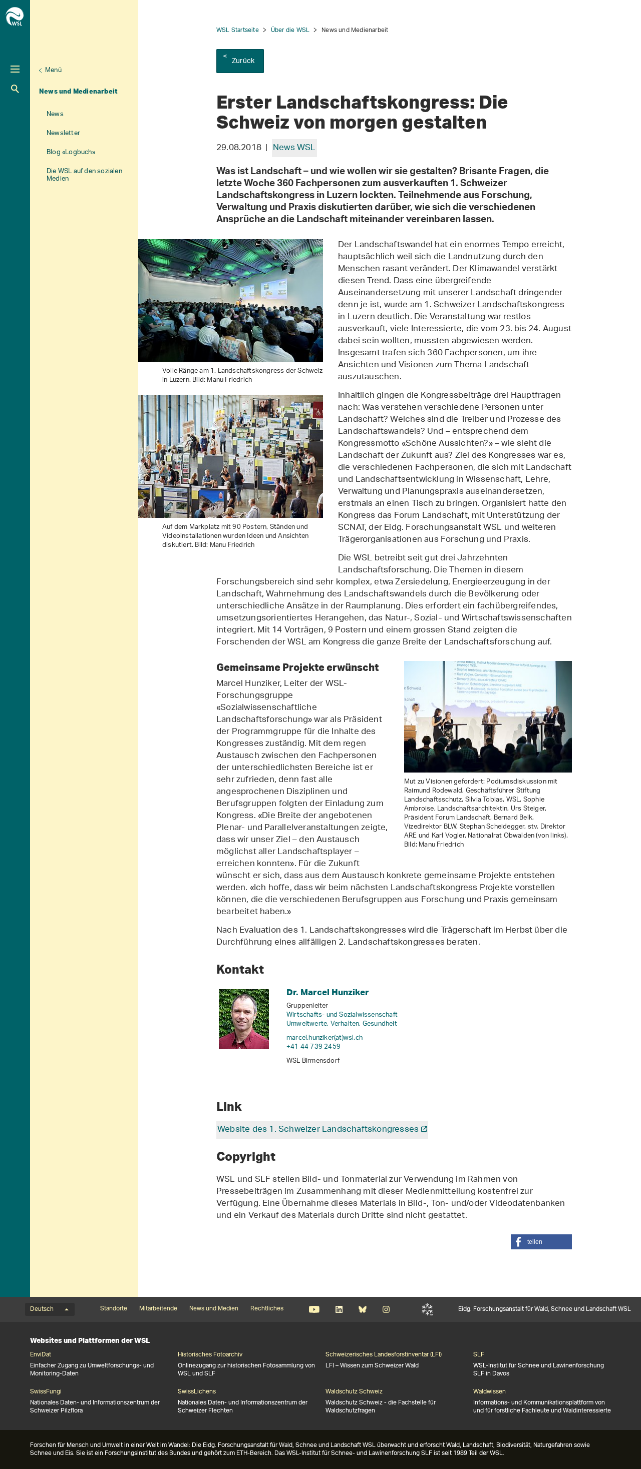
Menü (53, 70)
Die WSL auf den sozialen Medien (84, 175)
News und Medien (213, 1308)
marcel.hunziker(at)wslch (324, 1038)
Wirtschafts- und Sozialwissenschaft (342, 1015)
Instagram (386, 1309)
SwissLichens (197, 1392)
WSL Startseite (237, 30)
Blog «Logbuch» (71, 152)
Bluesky (362, 1309)
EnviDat (40, 1355)
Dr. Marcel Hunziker (327, 992)
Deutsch (42, 1309)
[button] (541, 1241)
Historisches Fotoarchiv (210, 1355)
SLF (427, 1309)
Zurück (243, 61)
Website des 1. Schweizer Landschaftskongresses (318, 1130)
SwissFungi (46, 1392)
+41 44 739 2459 (313, 1047)
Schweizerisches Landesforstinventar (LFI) (384, 1355)
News (55, 114)
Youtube (314, 1309)
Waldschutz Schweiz (354, 1392)
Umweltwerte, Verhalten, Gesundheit (341, 1024)
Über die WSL (290, 30)
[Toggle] (15, 69)
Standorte (113, 1308)
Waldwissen (489, 1392)
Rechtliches (266, 1308)
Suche (15, 89)
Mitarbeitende (158, 1308)
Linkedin (339, 1309)
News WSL (294, 148)
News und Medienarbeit (78, 91)
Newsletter (63, 133)
